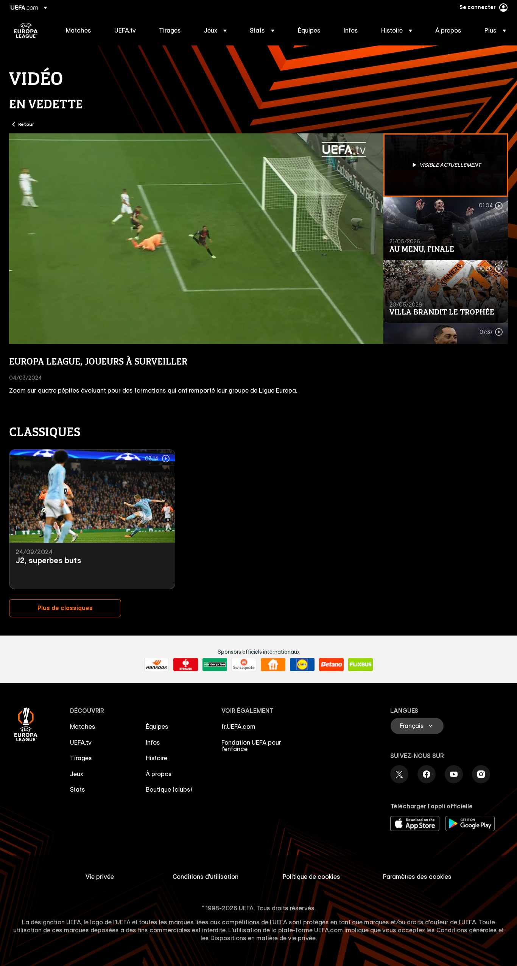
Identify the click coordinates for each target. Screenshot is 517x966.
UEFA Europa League (26, 30)
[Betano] (331, 665)
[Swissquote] (244, 665)
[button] (215, 30)
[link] (78, 30)
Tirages (81, 758)
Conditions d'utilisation (205, 876)
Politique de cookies (311, 876)
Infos (153, 742)
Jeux (76, 773)
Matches (82, 726)
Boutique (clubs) (169, 789)
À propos (159, 773)
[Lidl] (302, 665)
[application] (196, 238)
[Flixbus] (360, 665)
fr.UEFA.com (238, 726)
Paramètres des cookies (417, 876)
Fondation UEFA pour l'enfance (251, 746)
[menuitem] (80, 30)
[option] (445, 165)
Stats (77, 789)
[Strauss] (185, 665)
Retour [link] (26, 124)
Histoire (156, 758)
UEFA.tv (81, 742)
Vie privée (100, 876)
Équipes (157, 726)
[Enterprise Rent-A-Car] (214, 665)
